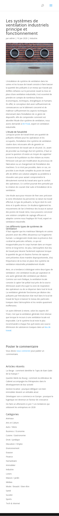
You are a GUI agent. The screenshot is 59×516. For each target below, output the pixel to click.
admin (12, 38)
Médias (9, 482)
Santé (8, 490)
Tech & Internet (13, 503)
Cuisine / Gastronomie (16, 435)
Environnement (12, 448)
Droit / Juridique (13, 439)
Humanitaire (11, 461)
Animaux (10, 418)
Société (9, 495)
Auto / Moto (11, 427)
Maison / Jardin (12, 478)
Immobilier (10, 465)
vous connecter (23, 351)
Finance (9, 456)
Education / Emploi (14, 444)
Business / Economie (15, 431)
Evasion (9, 452)
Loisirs (9, 473)
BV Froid (26, 123)
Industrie (33, 38)
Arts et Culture (12, 422)
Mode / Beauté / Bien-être (17, 486)
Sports (9, 499)
